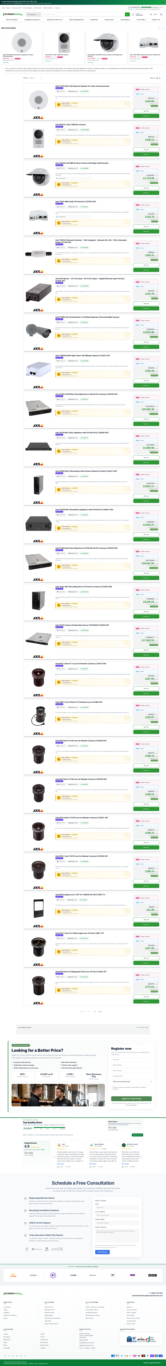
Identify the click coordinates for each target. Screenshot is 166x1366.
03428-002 (62, 591)
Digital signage (49, 1315)
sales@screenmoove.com (86, 1342)
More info (146, 111)
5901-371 (62, 938)
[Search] (127, 14)
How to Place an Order (133, 1318)
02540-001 (62, 553)
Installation (6, 1312)
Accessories (125, 19)
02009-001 (62, 745)
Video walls (48, 1321)
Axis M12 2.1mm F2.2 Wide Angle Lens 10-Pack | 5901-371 (79, 933)
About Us (129, 1307)
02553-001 (62, 206)
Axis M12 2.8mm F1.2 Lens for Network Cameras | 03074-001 (80, 664)
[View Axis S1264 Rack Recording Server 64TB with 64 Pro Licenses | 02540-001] (38, 562)
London (5, 1334)
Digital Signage (11, 19)
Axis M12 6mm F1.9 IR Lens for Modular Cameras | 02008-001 (81, 779)
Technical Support (27, 8)
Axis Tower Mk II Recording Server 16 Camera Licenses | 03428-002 (83, 587)
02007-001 (62, 822)
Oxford (42, 1337)
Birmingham (6, 1337)
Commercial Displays (32, 19)
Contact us (57, 8)
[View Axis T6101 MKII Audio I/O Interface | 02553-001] (38, 215)
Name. (97, 1204)
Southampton (44, 1339)
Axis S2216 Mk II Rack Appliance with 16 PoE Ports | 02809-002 (82, 433)
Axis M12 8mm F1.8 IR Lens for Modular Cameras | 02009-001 (81, 741)
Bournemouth (44, 1342)
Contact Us (156, 19)
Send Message (102, 1252)
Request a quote (137, 1135)
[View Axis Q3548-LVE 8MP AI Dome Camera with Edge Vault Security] (38, 177)
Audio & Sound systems (51, 1323)
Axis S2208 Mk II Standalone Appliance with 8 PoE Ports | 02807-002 (84, 510)
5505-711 (62, 899)
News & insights (131, 1312)
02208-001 (62, 286)
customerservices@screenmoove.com (147, 1296)
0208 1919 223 (18, 3)
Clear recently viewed (142, 1027)
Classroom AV (49, 1307)
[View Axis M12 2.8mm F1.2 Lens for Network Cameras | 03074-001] (38, 678)
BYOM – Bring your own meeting (95, 1307)
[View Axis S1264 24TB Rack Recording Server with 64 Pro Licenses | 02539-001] (38, 408)
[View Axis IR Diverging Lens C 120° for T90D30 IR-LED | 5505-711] (38, 908)
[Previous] (159, 27)
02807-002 (62, 514)
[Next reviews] (140, 1155)
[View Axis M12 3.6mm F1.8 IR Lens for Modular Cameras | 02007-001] (38, 832)
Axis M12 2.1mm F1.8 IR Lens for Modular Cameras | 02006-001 (81, 856)
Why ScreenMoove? (48, 8)
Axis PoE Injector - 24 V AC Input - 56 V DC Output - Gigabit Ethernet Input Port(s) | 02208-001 (89, 280)
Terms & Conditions (131, 1105)
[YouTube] (24, 1355)
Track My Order (38, 8)
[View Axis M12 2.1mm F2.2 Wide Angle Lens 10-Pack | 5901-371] (38, 947)
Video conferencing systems (53, 1318)
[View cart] (161, 14)
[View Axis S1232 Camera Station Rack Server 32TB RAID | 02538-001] (38, 639)
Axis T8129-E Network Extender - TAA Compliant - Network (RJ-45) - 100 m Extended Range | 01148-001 (91, 241)
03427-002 (62, 476)
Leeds (5, 1342)
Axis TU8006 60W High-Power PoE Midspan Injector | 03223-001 (82, 356)
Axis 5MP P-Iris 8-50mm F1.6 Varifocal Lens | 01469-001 (78, 702)
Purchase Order (131, 1321)
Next (100, 1012)
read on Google (40, 1149)
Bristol (5, 1345)
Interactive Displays (54, 19)
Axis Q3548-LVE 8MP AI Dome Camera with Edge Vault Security (81, 163)
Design (5, 1310)
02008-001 (62, 784)
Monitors (94, 19)
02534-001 (62, 322)
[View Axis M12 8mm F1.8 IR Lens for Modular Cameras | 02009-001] (38, 755)
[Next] (163, 27)
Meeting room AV (49, 1310)
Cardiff (42, 1334)
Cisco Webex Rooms (92, 1310)
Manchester (6, 1339)
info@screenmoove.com (86, 1345)
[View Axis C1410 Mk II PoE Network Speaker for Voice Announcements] (38, 100)
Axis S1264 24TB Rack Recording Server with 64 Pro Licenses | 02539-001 (86, 394)
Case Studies (130, 1315)
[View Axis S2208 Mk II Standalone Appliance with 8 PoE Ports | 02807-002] (38, 523)
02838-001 (62, 91)
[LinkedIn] (17, 1355)
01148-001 (62, 247)
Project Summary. (100, 1227)
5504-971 (62, 976)
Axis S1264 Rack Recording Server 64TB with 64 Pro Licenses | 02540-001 (86, 548)
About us (8, 8)
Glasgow (42, 1348)
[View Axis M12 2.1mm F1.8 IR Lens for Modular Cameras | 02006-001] (38, 870)
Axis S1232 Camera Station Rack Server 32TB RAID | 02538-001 (82, 625)
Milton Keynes (44, 1345)
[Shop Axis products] (38, 117)
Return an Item (131, 1323)
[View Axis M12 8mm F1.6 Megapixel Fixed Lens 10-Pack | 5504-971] (38, 986)
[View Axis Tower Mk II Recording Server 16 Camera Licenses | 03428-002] (38, 601)
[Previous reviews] (54, 1155)
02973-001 (62, 168)
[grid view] (157, 78)
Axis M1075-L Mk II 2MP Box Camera (70, 125)
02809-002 (62, 437)
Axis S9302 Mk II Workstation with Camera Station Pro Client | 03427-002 (86, 471)
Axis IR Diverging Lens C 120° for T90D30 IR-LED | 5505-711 (80, 895)
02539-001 (62, 399)
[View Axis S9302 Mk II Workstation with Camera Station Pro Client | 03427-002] (38, 485)
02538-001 (62, 630)
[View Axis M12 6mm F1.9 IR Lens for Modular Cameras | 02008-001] (38, 793)
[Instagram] (13, 1355)
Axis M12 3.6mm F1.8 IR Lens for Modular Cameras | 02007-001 (81, 818)
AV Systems (141, 19)
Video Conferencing (76, 19)
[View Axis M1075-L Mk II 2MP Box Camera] (38, 138)
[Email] (5, 1355)
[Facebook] (9, 1355)
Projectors (109, 19)
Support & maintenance (10, 1315)
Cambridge (6, 1348)
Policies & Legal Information (152, 1362)
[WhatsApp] (20, 1355)
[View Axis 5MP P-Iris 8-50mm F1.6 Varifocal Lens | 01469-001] (38, 716)
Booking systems (49, 1312)
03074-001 (62, 668)
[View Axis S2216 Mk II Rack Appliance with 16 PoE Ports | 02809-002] (38, 447)
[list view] (159, 78)
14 (95, 1012)
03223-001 (62, 360)
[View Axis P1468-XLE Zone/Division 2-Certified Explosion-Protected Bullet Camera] (38, 331)
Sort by (25, 78)
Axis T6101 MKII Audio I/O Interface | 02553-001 (75, 202)
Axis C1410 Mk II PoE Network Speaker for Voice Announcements (82, 86)
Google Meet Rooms (91, 1312)
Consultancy (7, 1307)
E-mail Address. (100, 1212)
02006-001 (62, 861)
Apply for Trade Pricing (131, 1099)
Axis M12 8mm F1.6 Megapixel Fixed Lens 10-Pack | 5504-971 (81, 972)
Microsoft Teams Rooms (93, 1315)
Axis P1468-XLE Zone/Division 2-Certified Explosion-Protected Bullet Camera (87, 317)
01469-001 (62, 707)
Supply (5, 1318)
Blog (3, 8)
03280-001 (62, 129)
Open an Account (17, 8)
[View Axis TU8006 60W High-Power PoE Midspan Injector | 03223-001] (38, 369)
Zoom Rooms (89, 1318)
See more (60, 1164)
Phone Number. (100, 1219)
